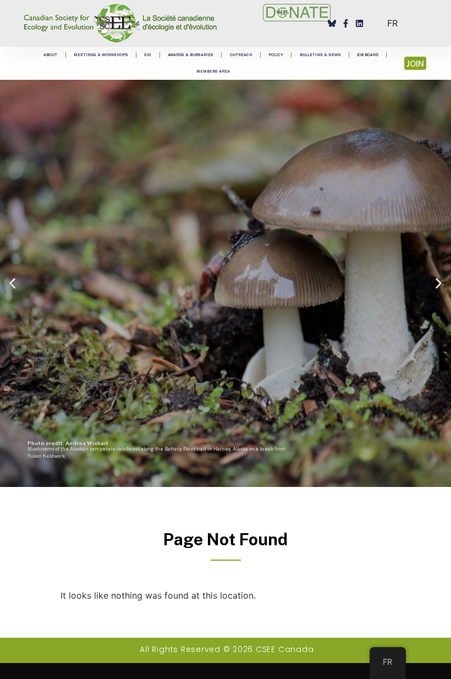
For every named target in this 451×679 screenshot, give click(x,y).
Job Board (367, 54)
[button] (12, 284)
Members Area (213, 71)
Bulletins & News (320, 54)
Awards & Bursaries (190, 54)
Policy (275, 54)
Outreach (241, 54)
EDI (147, 54)
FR (392, 23)
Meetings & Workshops (101, 54)
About (50, 54)
